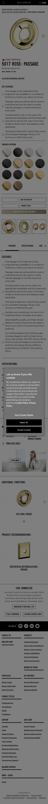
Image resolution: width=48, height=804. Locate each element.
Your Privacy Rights (24, 415)
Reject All (24, 422)
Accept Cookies (24, 430)
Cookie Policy (21, 403)
